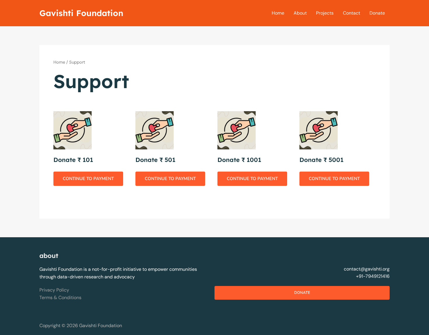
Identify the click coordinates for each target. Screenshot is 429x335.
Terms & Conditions (60, 297)
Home (278, 13)
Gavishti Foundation (81, 13)
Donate (377, 13)
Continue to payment (88, 179)
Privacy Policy (54, 290)
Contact (351, 13)
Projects (325, 13)
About (300, 13)
